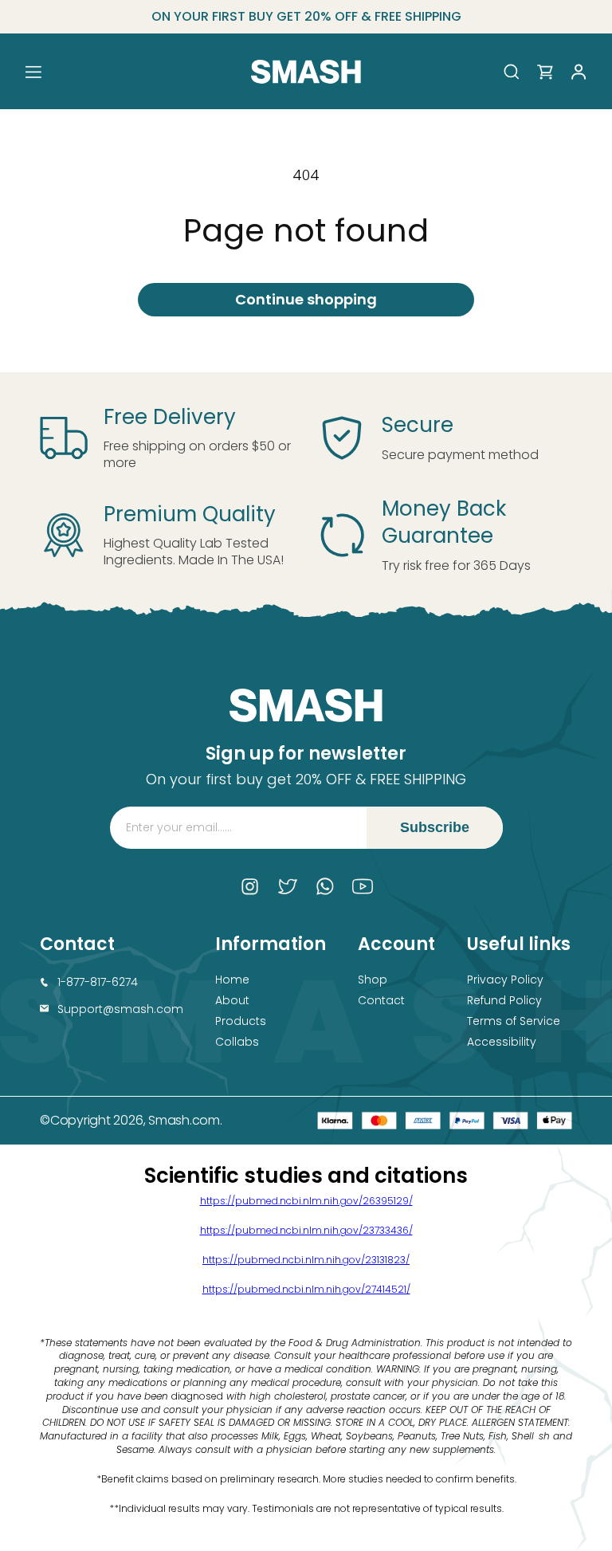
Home (232, 979)
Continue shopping (306, 299)
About (232, 1000)
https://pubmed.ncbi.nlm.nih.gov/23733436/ (306, 1230)
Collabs (237, 1041)
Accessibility (501, 1041)
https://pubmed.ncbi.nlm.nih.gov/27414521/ (306, 1289)
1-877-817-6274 (97, 982)
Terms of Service (513, 1021)
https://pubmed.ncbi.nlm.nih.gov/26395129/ (306, 1200)
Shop (372, 979)
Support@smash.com (120, 1009)
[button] (33, 72)
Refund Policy (504, 1000)
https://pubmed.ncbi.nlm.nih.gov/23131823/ (306, 1259)
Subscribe (434, 827)
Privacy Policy (505, 979)
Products (240, 1021)
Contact (381, 1000)
